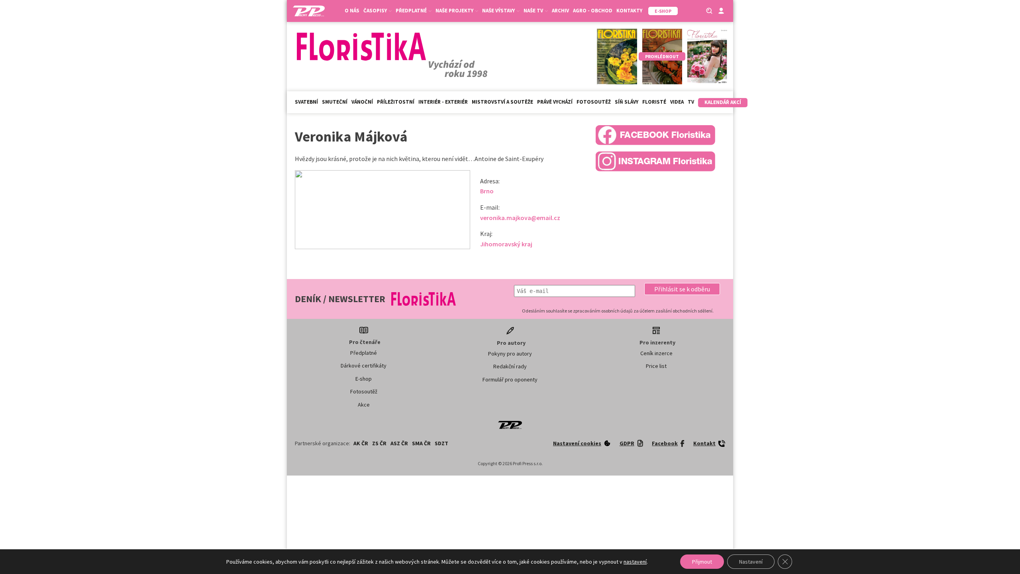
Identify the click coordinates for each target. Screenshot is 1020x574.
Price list (656, 366)
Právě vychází (555, 101)
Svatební (306, 101)
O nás (352, 10)
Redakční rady (510, 366)
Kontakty (629, 10)
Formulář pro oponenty (510, 379)
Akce (364, 404)
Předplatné (363, 352)
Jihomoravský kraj (506, 244)
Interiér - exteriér (443, 101)
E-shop (363, 378)
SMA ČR (421, 443)
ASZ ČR (399, 443)
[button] (682, 289)
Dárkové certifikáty (363, 365)
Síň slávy (626, 101)
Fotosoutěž (594, 101)
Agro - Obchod (592, 10)
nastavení (635, 561)
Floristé (654, 101)
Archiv (560, 10)
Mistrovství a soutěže (502, 101)
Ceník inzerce (656, 353)
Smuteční (334, 101)
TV (691, 101)
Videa (677, 101)
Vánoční (362, 101)
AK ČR (360, 443)
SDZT (441, 443)
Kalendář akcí (722, 102)
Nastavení (751, 561)
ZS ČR (379, 443)
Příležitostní (395, 101)
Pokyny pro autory (510, 353)
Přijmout (702, 561)
